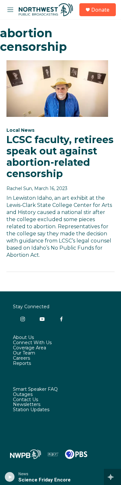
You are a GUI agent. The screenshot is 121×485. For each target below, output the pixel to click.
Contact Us (25, 399)
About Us (23, 337)
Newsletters (26, 404)
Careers (21, 358)
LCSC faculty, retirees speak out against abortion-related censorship (60, 156)
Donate (100, 10)
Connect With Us (32, 342)
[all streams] (112, 477)
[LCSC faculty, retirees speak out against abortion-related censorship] (57, 88)
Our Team (24, 353)
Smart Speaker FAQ (35, 389)
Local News (20, 130)
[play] (10, 477)
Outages (23, 394)
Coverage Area (29, 348)
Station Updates (31, 409)
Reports (22, 363)
